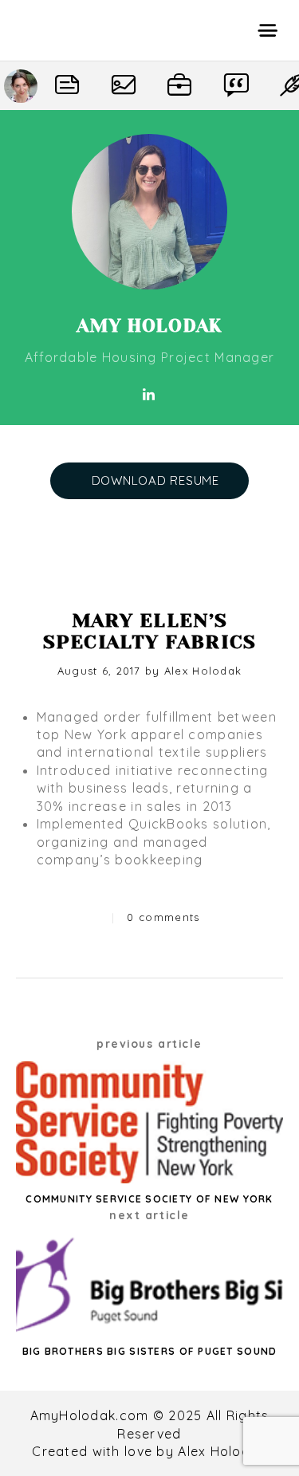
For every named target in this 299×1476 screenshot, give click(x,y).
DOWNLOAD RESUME (155, 480)
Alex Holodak (203, 670)
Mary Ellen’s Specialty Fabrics (150, 630)
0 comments (163, 917)
